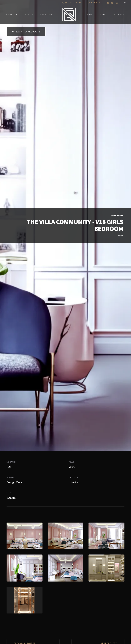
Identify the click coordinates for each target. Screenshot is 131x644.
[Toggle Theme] (125, 3)
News (103, 14)
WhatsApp (96, 3)
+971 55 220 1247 (73, 3)
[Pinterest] (117, 3)
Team (89, 14)
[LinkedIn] (112, 3)
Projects (11, 14)
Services (46, 14)
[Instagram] (108, 3)
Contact (120, 14)
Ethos (29, 14)
